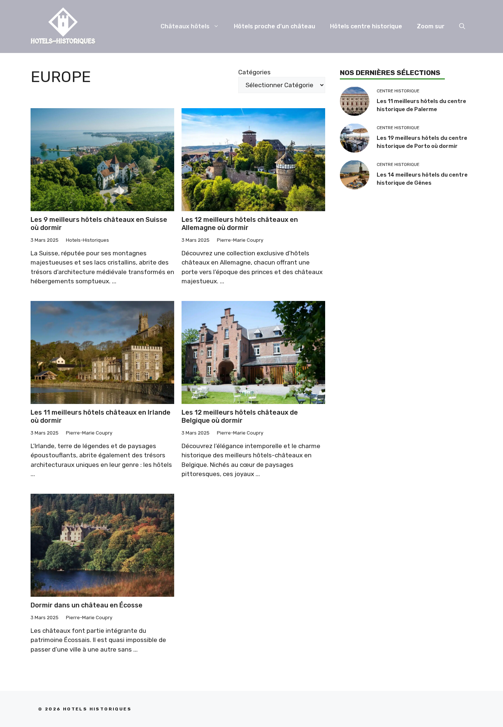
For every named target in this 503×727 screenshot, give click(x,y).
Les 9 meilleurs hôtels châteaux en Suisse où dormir (99, 224)
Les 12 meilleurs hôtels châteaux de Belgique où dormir (240, 416)
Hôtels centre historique (366, 26)
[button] (462, 26)
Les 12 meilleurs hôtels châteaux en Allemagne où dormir (240, 224)
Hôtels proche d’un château (274, 26)
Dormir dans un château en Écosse (87, 605)
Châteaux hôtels (185, 26)
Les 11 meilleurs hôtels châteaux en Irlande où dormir (100, 416)
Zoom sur (430, 26)
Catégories (254, 72)
